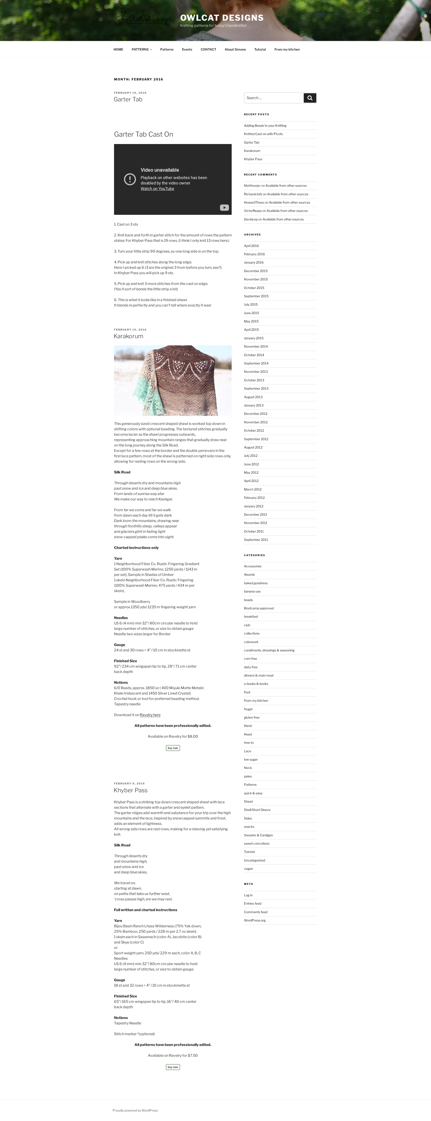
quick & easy (253, 793)
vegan (248, 868)
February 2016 (254, 254)
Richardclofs (253, 194)
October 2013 (254, 380)
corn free (250, 658)
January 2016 (254, 262)
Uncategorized (254, 860)
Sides (248, 818)
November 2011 (255, 523)
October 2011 (254, 531)
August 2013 (253, 397)
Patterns (167, 49)
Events (187, 49)
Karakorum (128, 336)
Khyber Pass (130, 790)
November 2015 (256, 279)
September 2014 (256, 363)
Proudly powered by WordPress (135, 1110)
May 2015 (251, 321)
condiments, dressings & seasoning (269, 650)
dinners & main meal (258, 675)
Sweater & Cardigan (258, 835)
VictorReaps (253, 211)
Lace (247, 751)
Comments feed (255, 912)
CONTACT (208, 49)
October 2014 (254, 355)
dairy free (250, 667)
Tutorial (260, 49)
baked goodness (256, 583)
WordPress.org (255, 920)
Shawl (248, 801)
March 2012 (253, 489)
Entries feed (252, 903)
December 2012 (255, 413)
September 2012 (256, 439)
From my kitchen (287, 49)
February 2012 (254, 497)
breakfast (251, 616)
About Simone (235, 49)
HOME (118, 49)
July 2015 (251, 304)
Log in (248, 895)
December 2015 (256, 271)
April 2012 (251, 481)
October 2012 (254, 430)
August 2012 (253, 447)
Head (248, 734)
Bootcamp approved (259, 608)
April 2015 (251, 329)
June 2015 (251, 313)
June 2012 (251, 464)
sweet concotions (256, 843)
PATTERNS (140, 49)
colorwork (251, 642)
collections (251, 633)
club (247, 625)
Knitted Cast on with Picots (263, 134)
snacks (249, 826)
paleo (248, 776)
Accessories (253, 566)
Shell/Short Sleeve (257, 810)
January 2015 (254, 338)
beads (248, 600)
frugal (248, 709)
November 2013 (256, 371)
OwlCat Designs (222, 18)
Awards (249, 574)
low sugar (251, 759)
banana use (252, 591)
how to (249, 742)
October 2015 (254, 288)
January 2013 (254, 405)
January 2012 (253, 506)
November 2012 (256, 422)
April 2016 (251, 246)
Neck (248, 768)
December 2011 (255, 514)
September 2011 (256, 540)
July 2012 (250, 455)
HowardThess (254, 202)
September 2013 (256, 388)
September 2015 (256, 296)
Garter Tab (128, 99)
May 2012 (251, 472)
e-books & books (256, 684)
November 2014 (256, 346)
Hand (248, 726)
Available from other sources (286, 185)
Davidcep (251, 219)
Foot (247, 692)
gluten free (251, 717)
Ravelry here (150, 715)
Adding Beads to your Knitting (265, 125)
